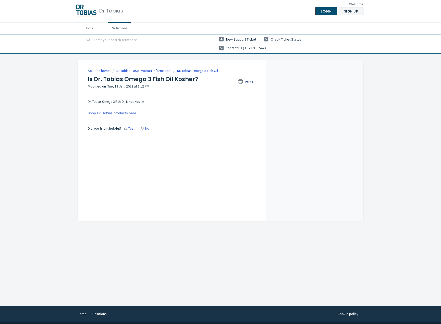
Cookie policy (348, 313)
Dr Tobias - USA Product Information (143, 70)
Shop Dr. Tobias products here (112, 113)
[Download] (211, 96)
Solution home (99, 70)
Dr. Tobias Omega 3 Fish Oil (197, 70)
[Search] (88, 40)
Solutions (120, 28)
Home (89, 28)
